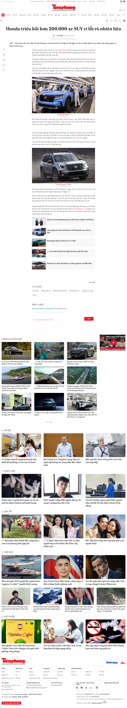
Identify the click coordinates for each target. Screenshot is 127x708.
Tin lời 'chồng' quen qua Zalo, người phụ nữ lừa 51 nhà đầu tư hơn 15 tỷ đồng (104, 503)
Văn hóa (83, 15)
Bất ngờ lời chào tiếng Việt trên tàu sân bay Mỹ (104, 461)
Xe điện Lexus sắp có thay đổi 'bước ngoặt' (48, 413)
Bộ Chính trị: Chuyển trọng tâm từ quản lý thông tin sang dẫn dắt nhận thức (62, 462)
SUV (56, 50)
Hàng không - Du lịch (8, 678)
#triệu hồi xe (46, 291)
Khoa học (104, 15)
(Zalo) (40, 685)
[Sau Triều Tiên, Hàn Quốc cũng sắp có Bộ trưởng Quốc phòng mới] (63, 567)
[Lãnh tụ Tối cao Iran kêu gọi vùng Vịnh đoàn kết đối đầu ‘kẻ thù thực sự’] (16, 596)
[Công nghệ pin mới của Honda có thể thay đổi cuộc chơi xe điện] (39, 232)
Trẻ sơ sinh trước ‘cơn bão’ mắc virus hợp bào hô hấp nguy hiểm (62, 647)
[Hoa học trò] (123, 663)
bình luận (120, 21)
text (111, 21)
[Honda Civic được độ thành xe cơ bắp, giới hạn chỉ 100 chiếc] (39, 265)
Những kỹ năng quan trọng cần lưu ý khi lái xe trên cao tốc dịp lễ (49, 387)
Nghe (4, 49)
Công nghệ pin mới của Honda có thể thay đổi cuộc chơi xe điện (69, 231)
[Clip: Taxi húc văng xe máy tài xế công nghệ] (49, 351)
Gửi (89, 319)
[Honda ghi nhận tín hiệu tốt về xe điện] (39, 242)
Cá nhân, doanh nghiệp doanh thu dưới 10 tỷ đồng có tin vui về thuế (19, 461)
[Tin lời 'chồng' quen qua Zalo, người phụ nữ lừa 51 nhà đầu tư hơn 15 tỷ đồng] (105, 486)
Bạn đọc (101, 675)
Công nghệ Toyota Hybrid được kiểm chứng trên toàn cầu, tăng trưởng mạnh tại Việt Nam (16, 388)
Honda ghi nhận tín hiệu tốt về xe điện (61, 241)
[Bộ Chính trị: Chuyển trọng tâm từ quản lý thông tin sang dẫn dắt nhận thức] (63, 445)
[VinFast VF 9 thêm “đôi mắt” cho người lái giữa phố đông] (16, 402)
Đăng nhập (35, 308)
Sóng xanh (22, 15)
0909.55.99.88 (33, 685)
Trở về (4, 70)
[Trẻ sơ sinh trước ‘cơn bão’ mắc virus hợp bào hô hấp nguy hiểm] (63, 631)
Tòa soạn (92, 1)
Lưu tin (4, 60)
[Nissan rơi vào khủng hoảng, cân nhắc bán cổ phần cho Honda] (39, 221)
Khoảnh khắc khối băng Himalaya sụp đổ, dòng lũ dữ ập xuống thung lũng (46, 609)
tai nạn (72, 68)
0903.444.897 (57, 685)
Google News (124, 21)
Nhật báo (19, 668)
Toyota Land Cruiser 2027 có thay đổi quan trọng (80, 363)
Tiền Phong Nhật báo (53, 1)
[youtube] (124, 1)
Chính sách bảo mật (111, 683)
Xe (78, 15)
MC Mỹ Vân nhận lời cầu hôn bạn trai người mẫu (105, 542)
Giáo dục (96, 15)
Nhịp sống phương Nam (50, 678)
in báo (116, 21)
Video (118, 15)
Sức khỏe (36, 15)
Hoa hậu (111, 15)
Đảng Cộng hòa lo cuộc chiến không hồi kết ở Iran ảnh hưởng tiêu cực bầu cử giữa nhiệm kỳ (79, 609)
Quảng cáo (101, 1)
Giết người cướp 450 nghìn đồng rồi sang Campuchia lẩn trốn (62, 501)
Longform (61, 668)
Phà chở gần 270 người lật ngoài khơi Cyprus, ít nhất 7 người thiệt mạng (21, 582)
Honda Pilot (61, 115)
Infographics (76, 668)
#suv (34, 295)
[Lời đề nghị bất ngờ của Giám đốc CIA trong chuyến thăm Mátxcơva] (105, 567)
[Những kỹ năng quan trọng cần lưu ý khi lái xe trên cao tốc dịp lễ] (49, 375)
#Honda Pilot (74, 291)
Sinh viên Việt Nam (69, 1)
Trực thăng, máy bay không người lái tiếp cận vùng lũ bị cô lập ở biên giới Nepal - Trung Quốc (111, 609)
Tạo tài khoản (47, 308)
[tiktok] (87, 688)
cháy (82, 50)
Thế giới (43, 15)
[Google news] (97, 687)
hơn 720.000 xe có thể (80, 209)
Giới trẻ (50, 15)
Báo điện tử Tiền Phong (63, 7)
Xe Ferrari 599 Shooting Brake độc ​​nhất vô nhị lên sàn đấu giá (15, 363)
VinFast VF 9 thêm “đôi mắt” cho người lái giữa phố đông (16, 413)
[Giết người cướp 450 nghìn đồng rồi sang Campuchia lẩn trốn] (63, 486)
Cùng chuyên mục (12, 339)
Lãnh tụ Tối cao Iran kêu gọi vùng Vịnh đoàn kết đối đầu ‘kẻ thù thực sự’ (15, 609)
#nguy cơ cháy (87, 291)
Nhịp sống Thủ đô (34, 678)
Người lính (73, 15)
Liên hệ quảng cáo (33, 683)
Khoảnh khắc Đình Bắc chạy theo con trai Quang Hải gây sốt (20, 542)
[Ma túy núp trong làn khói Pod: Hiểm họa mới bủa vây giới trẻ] (105, 631)
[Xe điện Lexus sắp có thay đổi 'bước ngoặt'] (49, 402)
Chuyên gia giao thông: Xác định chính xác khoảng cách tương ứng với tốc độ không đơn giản (81, 388)
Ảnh (30, 668)
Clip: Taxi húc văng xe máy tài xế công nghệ (48, 363)
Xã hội (9, 15)
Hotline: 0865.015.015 (37, 1)
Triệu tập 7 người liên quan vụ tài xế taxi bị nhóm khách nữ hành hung (20, 501)
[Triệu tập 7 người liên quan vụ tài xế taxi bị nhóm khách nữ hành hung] (21, 486)
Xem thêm (123, 14)
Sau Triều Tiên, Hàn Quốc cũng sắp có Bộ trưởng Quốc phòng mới (63, 582)
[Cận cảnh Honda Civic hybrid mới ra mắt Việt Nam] (39, 253)
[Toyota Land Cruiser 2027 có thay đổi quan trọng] (82, 351)
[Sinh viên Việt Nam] (112, 663)
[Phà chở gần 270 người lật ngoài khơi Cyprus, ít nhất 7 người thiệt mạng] (21, 567)
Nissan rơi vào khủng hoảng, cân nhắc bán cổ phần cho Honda (70, 219)
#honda (35, 291)
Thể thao (65, 15)
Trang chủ (3, 14)
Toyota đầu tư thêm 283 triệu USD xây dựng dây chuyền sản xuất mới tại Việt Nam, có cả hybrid (82, 414)
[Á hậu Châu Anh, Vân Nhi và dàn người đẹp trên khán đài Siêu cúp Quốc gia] (63, 526)
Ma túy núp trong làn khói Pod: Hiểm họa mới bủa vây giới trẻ (105, 647)
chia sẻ (107, 21)
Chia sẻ (4, 55)
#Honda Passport (60, 291)
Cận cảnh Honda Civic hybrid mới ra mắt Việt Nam (68, 251)
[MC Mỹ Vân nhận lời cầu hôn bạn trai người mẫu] (105, 526)
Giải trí (90, 15)
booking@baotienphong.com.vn (37, 688)
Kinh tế (15, 15)
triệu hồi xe (76, 138)
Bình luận (4, 65)
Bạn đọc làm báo (12, 703)
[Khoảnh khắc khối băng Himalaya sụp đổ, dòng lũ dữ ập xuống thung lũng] (47, 596)
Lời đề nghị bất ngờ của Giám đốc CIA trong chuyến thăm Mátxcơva (105, 582)
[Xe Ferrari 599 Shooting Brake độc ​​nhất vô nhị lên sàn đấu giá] (16, 351)
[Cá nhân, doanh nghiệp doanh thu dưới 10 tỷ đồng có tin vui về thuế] (21, 445)
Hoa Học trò (81, 1)
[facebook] (121, 1)
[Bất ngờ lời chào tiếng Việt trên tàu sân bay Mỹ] (105, 445)
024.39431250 (8, 689)
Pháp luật (57, 15)
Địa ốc (29, 15)
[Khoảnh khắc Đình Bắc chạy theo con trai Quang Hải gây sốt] (21, 526)
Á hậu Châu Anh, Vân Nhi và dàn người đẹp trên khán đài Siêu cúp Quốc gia (62, 543)
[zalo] (92, 687)
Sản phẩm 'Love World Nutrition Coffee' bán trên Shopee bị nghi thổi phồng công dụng (20, 648)
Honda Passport (68, 119)
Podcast (46, 668)
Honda (63, 50)
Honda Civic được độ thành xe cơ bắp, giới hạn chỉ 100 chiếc (69, 263)
